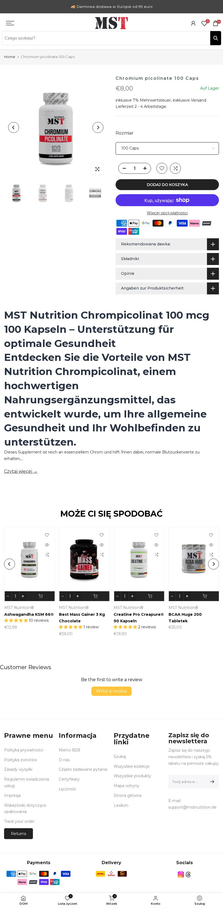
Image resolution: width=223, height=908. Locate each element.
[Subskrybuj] (211, 781)
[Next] (97, 127)
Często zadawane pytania (83, 769)
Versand (198, 100)
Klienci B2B (69, 750)
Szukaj (120, 756)
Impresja (12, 795)
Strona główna (127, 795)
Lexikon (121, 805)
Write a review (111, 691)
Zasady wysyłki (18, 769)
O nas (64, 759)
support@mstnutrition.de (192, 807)
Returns (18, 833)
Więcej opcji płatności (167, 213)
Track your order (19, 821)
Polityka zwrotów (20, 759)
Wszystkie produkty (132, 775)
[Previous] (13, 127)
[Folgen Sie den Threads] (188, 874)
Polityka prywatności (23, 750)
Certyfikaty (69, 779)
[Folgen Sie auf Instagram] (181, 874)
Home (9, 56)
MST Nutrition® (197, 607)
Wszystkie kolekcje (132, 766)
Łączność (67, 789)
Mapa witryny (126, 785)
